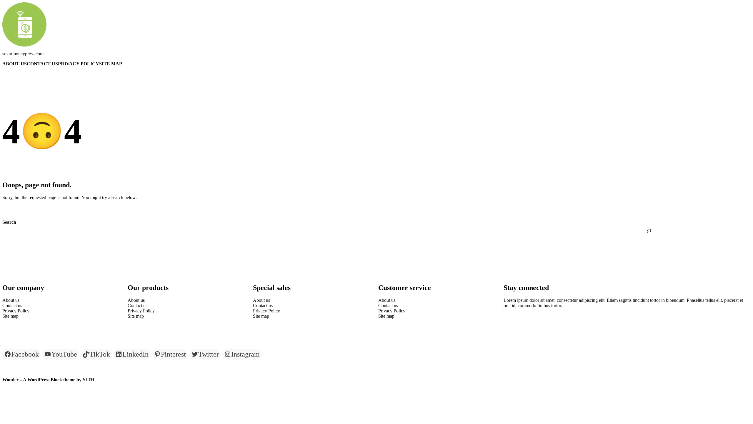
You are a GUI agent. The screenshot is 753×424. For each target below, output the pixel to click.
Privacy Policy (78, 63)
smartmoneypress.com (23, 53)
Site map (110, 63)
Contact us (42, 63)
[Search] (649, 231)
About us (14, 63)
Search (9, 222)
